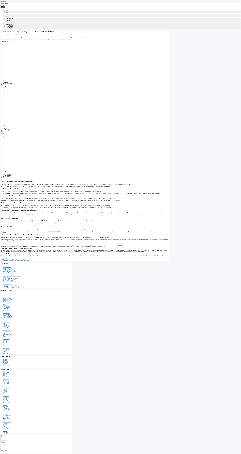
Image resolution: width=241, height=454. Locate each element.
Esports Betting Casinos (7, 311)
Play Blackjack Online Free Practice (10, 286)
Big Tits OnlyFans (9, 18)
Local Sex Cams (6, 409)
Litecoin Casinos (6, 322)
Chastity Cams (6, 382)
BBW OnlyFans (9, 27)
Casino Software (6, 307)
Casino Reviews (6, 305)
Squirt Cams (5, 426)
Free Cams (5, 398)
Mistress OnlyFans (9, 23)
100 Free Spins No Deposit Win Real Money (12, 276)
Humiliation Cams (6, 402)
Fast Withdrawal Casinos (8, 315)
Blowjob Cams (6, 379)
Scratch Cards (6, 339)
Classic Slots (5, 308)
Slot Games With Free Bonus (9, 273)
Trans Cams (5, 432)
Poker (4, 332)
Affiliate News (6, 296)
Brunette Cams (6, 381)
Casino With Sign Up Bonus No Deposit (11, 287)
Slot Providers (6, 346)
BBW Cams (5, 375)
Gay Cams (5, 399)
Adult (4, 292)
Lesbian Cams (6, 408)
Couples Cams (6, 383)
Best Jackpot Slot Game (7, 269)
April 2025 (5, 364)
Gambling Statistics (7, 317)
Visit (1, 443)
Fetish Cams (5, 394)
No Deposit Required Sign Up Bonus (10, 285)
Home (4, 9)
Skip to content (3, 1)
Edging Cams (5, 390)
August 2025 (5, 362)
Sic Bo (4, 344)
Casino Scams (6, 306)
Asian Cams (5, 374)
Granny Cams (6, 400)
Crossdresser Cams (7, 385)
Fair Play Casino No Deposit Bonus (10, 278)
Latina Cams (5, 407)
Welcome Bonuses (6, 353)
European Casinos (6, 314)
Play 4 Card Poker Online (8, 280)
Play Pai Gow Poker (7, 282)
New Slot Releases (6, 327)
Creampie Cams (6, 384)
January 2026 (5, 361)
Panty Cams (5, 416)
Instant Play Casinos (7, 321)
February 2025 (6, 365)
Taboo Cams (5, 429)
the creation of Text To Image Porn (55, 231)
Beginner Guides (6, 300)
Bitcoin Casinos (6, 302)
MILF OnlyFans (9, 24)
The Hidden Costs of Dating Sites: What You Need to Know (13, 259)
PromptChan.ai (5, 171)
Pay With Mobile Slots (7, 284)
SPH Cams (5, 425)
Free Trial (2, 87)
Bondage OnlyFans (9, 26)
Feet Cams (5, 392)
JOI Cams (5, 405)
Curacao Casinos (6, 310)
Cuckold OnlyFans (9, 28)
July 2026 (5, 359)
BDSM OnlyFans (9, 25)
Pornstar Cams (6, 418)
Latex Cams (5, 406)
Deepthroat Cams (6, 388)
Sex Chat (5, 341)
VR (6, 15)
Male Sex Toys (6, 326)
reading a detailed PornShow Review (155, 239)
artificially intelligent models (71, 222)
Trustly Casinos (6, 351)
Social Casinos (6, 349)
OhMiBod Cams (6, 415)
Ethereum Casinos (6, 313)
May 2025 (5, 363)
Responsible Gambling (7, 335)
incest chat (120, 245)
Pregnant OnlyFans (9, 21)
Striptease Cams (6, 428)
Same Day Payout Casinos (8, 337)
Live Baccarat (6, 323)
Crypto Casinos (6, 309)
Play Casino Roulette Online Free (9, 265)
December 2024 (6, 367)
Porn (4, 13)
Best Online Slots (6, 277)
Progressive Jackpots (7, 334)
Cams (7, 12)
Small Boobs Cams (7, 422)
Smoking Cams (6, 423)
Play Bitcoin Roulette (7, 267)
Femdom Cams (6, 393)
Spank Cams (5, 424)
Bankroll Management (7, 299)
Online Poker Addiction (7, 268)
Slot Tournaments (6, 348)
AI (6, 16)
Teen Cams (5, 431)
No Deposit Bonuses (7, 328)
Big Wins (5, 301)
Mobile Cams (5, 414)
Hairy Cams (5, 401)
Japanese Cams (6, 403)
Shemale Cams (6, 420)
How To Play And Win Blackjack (9, 281)
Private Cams (5, 419)
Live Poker (5, 324)
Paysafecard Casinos (7, 331)
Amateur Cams (6, 372)
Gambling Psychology (7, 316)
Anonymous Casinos (7, 298)
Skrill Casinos (6, 345)
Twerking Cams (6, 433)
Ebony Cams (5, 389)
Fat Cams (5, 391)
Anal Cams (5, 373)
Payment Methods (6, 330)
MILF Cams (5, 413)
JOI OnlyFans (8, 20)
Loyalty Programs (6, 325)
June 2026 (5, 360)
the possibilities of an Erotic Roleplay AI (105, 193)
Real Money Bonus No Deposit (9, 271)
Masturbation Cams (7, 410)
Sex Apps (5, 340)
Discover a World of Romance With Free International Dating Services (15, 260)
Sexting (7, 11)
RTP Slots (5, 336)
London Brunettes (4, 3)
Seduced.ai (3, 126)
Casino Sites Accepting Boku (9, 272)
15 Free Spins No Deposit (8, 275)
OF (3, 17)
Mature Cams (5, 411)
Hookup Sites (5, 10)
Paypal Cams (5, 417)
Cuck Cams (5, 387)
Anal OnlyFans (9, 19)
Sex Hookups (5, 342)
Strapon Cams (6, 427)
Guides (4, 318)
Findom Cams (6, 396)
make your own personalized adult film (52, 214)
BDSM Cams (5, 376)
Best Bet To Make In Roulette (9, 279)
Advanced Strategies (7, 295)
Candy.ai (3, 80)
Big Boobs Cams (6, 378)
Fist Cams (5, 397)
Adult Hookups (6, 293)
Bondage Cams (6, 380)
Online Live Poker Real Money (9, 270)
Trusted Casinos (6, 350)
